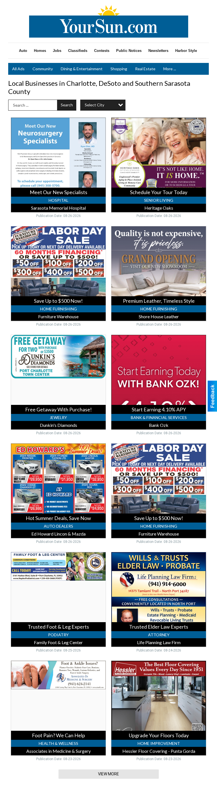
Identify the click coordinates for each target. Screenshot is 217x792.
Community (42, 68)
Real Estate (145, 68)
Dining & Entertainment (82, 68)
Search (67, 104)
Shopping (118, 68)
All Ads (18, 68)
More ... (169, 68)
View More (108, 774)
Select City (94, 104)
